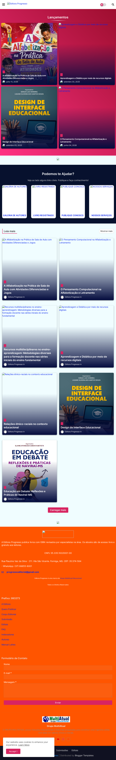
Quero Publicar (9, 609)
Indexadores (8, 634)
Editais (5, 624)
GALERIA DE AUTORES (14, 215)
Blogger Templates (84, 755)
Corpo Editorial (9, 614)
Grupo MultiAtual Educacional (71, 578)
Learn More (23, 745)
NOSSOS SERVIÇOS (102, 215)
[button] (113, 5)
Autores (5, 639)
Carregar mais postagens (58, 510)
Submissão (7, 619)
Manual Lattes (8, 644)
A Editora (6, 604)
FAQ (4, 629)
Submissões (62, 750)
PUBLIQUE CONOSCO (73, 215)
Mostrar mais (106, 231)
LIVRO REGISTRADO (43, 215)
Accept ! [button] (13, 751)
